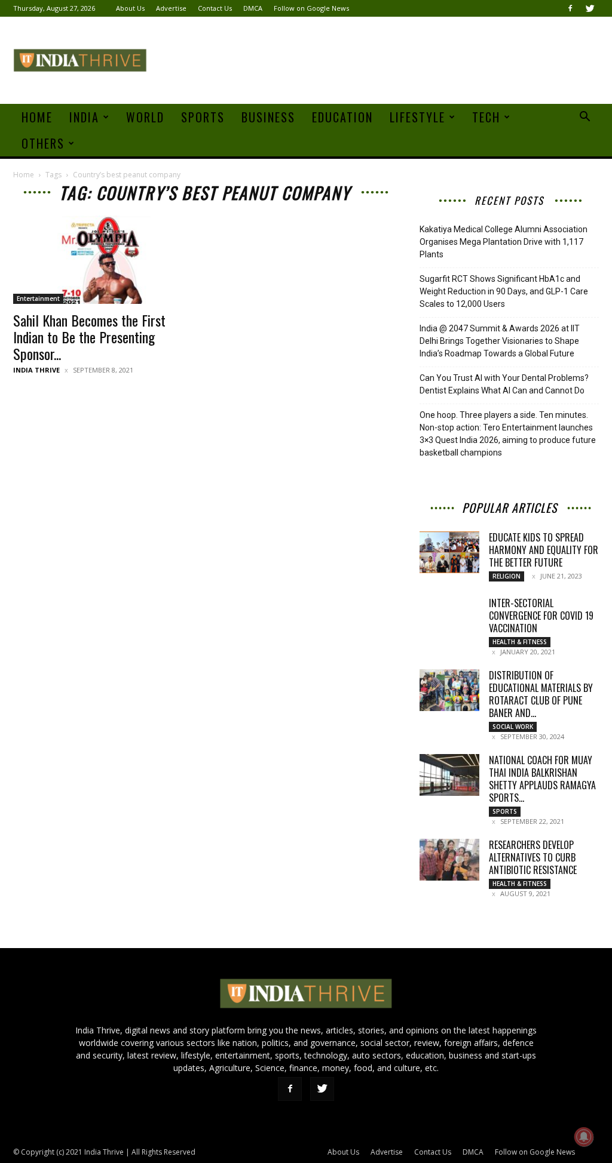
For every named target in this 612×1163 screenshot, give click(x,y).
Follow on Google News (311, 8)
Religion (506, 576)
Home (37, 117)
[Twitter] (590, 8)
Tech (486, 117)
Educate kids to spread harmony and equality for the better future (543, 550)
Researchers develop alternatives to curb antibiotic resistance (533, 857)
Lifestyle (417, 117)
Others (43, 143)
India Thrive (36, 369)
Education (342, 117)
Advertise (171, 8)
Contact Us (215, 8)
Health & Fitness (519, 642)
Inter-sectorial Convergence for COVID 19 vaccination (541, 615)
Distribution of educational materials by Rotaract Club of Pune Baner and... (541, 694)
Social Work (512, 726)
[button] (584, 118)
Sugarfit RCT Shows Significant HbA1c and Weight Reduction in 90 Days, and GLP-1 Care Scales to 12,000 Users (504, 291)
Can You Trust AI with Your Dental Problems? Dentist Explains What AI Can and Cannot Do (504, 384)
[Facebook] (570, 8)
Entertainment (38, 298)
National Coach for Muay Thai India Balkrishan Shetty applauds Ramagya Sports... (542, 779)
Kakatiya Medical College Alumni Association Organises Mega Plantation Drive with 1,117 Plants (503, 241)
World (145, 117)
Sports (203, 117)
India (84, 117)
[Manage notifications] (583, 1136)
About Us (130, 8)
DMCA (252, 8)
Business (268, 117)
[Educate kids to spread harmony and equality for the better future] (449, 552)
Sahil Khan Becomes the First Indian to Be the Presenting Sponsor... (89, 336)
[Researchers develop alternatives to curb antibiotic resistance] (449, 860)
